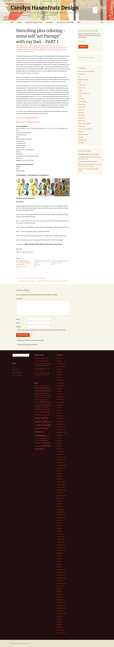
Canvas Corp (42, 397)
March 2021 (60, 449)
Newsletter (49, 22)
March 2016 (60, 597)
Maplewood (37, 408)
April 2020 (59, 476)
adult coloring (31, 47)
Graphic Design (82, 101)
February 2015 (60, 630)
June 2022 (59, 407)
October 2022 (60, 402)
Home (12, 22)
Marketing (81, 112)
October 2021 (60, 429)
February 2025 (60, 364)
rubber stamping (43, 425)
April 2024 (59, 377)
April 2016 (59, 594)
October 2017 (60, 547)
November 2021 (61, 427)
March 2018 (60, 534)
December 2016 (61, 575)
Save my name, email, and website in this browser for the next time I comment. (41, 330)
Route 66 (80, 131)
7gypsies (38, 393)
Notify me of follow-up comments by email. (30, 340)
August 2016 (60, 586)
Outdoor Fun (81, 118)
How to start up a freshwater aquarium (31, 278)
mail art (49, 49)
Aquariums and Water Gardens (86, 71)
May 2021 (59, 443)
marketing (42, 408)
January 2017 (60, 572)
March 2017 (60, 567)
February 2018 (60, 536)
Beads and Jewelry (83, 79)
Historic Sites (82, 104)
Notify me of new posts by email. (27, 344)
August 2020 (60, 468)
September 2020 (61, 465)
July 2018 (59, 523)
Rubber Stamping (83, 134)
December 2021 (61, 424)
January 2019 (60, 512)
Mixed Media (44, 46)
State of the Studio (92, 161)
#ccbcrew (46, 386)
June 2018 (59, 525)
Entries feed (15, 369)
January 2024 (60, 383)
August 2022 (60, 405)
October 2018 (60, 517)
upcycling (39, 446)
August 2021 (60, 435)
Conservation (82, 88)
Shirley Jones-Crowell (84, 164)
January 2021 (60, 454)
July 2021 (59, 438)
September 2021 (61, 432)
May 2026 (59, 358)
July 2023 (59, 388)
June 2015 (59, 622)
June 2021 (59, 440)
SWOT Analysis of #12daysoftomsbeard (28, 122)
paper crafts (63, 49)
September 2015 (61, 613)
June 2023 (59, 391)
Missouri (42, 412)
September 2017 (61, 550)
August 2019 (60, 498)
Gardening (81, 99)
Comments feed (16, 372)
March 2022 (60, 416)
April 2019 (59, 506)
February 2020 (60, 482)
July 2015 (59, 619)
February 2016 (60, 600)
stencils (31, 51)
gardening (45, 404)
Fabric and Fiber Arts (83, 93)
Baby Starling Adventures (93, 154)
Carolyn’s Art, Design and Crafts (33, 22)
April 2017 (59, 564)
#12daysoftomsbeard (34, 86)
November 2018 (61, 514)
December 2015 (61, 605)
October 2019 (60, 493)
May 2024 (59, 374)
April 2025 (59, 361)
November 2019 (61, 490)
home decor (42, 406)
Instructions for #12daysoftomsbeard (27, 118)
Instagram (36, 49)
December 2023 (61, 385)
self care (47, 436)
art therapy (39, 47)
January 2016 (60, 602)
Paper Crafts (51, 46)
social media (19, 51)
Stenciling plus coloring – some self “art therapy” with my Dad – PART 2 (23, 262)
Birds (79, 82)
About (19, 22)
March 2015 (60, 627)
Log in (14, 367)
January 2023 (60, 396)
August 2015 (60, 616)
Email (18, 323)
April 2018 (59, 531)
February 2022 (60, 418)
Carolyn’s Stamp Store (86, 57)
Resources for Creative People (65, 22)
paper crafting (56, 49)
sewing (36, 438)
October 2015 (60, 611)
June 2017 (59, 558)
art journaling (48, 395)
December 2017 (61, 542)
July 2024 (59, 369)
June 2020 (59, 471)
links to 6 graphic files (51, 128)
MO (49, 415)
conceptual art (20, 49)
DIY (46, 401)
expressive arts (28, 49)
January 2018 (60, 539)
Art (32, 46)
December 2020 (61, 457)
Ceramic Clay (81, 85)
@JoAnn (37, 395)
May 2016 (59, 591)
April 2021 (59, 446)
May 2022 (59, 410)
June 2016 (59, 589)
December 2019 (61, 487)
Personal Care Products (84, 123)
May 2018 (59, 528)
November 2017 (61, 545)
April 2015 (59, 624)
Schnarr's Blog (41, 428)
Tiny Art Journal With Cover (42, 358)
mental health (37, 412)
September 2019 (61, 495)
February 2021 (60, 451)
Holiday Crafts (36, 46)
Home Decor (81, 110)
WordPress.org (16, 375)
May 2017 (59, 561)
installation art (43, 49)
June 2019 (59, 504)
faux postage (39, 404)
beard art (45, 47)
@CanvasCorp (45, 393)
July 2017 (59, 556)
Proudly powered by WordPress (19, 643)
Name (18, 319)
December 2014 (61, 633)
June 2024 (59, 372)
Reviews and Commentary (85, 129)
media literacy (47, 409)
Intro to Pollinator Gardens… (42, 361)
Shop (78, 22)
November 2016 (61, 578)
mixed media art (43, 415)
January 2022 (60, 421)
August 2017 (60, 553)
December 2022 (61, 399)
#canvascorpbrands (39, 386)
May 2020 (59, 473)
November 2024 (61, 366)
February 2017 (60, 569)
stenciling (25, 51)
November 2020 (61, 460)
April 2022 (59, 413)
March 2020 (60, 479)
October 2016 (60, 580)
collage (41, 401)
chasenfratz (81, 157)
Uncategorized (82, 140)
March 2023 (60, 394)
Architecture (81, 74)
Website (18, 326)
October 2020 (60, 462)
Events (80, 90)
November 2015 (61, 608)
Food (79, 96)
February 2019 (60, 509)
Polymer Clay (81, 126)
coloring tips (51, 47)
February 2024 (60, 380)
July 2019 (59, 501)
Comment (19, 299)
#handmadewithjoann (42, 388)
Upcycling (81, 142)
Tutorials (57, 46)
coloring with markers (61, 47)
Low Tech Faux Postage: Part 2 (60, 261)
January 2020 (60, 484)
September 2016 (61, 583)
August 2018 (60, 520)
